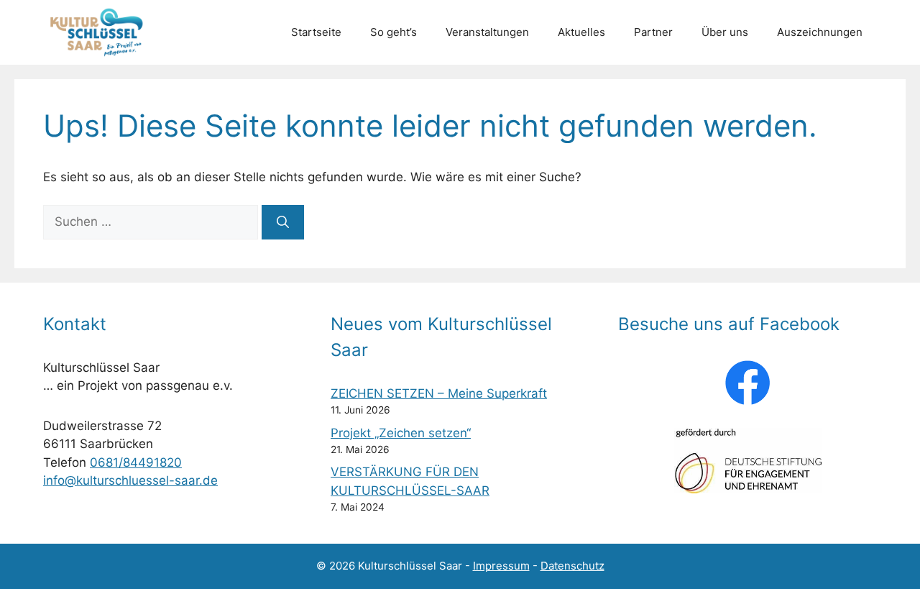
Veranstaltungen (487, 32)
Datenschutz (572, 565)
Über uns (725, 32)
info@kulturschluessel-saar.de (130, 480)
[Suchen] (283, 222)
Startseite (316, 32)
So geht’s (393, 32)
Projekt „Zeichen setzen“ (401, 433)
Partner (653, 32)
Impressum (501, 565)
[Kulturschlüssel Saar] (99, 32)
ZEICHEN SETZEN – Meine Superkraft (439, 393)
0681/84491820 (136, 462)
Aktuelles (581, 32)
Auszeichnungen (819, 32)
